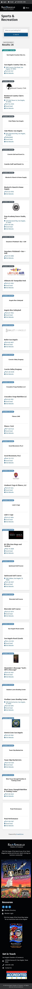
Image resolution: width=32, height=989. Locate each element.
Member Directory (10, 910)
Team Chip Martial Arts (12, 760)
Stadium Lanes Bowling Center (15, 699)
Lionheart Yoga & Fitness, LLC (15, 485)
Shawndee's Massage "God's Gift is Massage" (15, 669)
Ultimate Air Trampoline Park (15, 281)
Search (17, 34)
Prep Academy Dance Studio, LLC (15, 217)
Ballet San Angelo (11, 340)
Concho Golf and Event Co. (14, 164)
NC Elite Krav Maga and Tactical (13, 545)
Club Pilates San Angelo (13, 131)
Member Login (9, 913)
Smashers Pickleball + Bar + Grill (14, 252)
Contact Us (8, 968)
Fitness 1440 (9, 426)
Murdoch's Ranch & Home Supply (13, 188)
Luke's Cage (8, 515)
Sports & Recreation (7, 42)
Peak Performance (11, 819)
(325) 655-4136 (9, 965)
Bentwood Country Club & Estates (14, 97)
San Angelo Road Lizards (13, 638)
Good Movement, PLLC (12, 456)
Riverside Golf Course (12, 609)
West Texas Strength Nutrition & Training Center (15, 790)
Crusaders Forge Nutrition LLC (15, 397)
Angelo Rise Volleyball (12, 310)
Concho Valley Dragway (13, 369)
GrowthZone (19, 834)
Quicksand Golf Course (12, 576)
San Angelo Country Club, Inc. (15, 65)
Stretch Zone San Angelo (13, 733)
